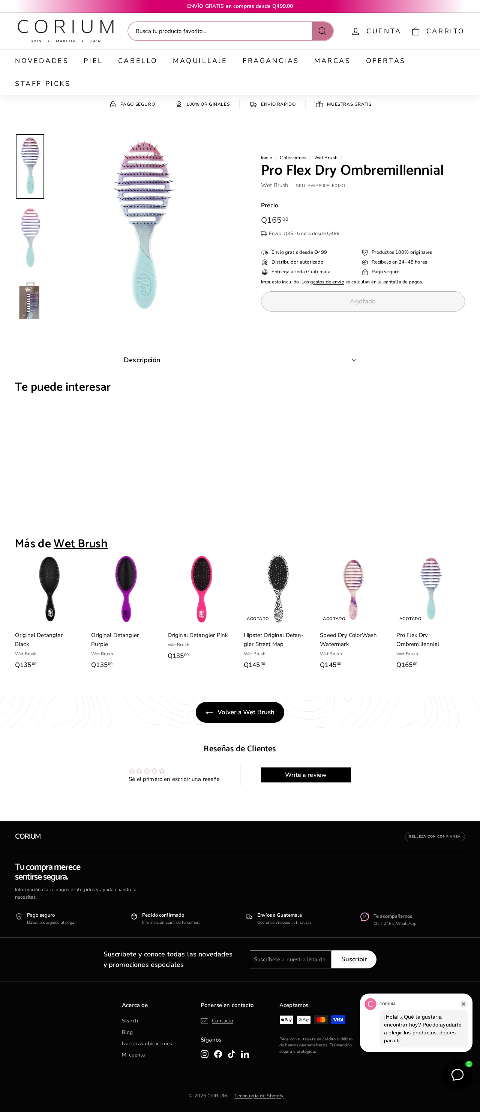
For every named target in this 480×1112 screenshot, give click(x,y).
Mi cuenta (133, 1054)
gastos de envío (327, 282)
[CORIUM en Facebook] (218, 1054)
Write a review (306, 775)
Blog (127, 1032)
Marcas (332, 60)
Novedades (42, 60)
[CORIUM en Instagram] (204, 1054)
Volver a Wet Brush (245, 712)
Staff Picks (43, 83)
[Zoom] (143, 226)
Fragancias (271, 60)
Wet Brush (326, 157)
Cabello (138, 60)
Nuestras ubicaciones (147, 1043)
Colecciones (293, 157)
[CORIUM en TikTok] (232, 1054)
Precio (269, 205)
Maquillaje (200, 60)
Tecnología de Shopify (259, 1096)
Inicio (266, 157)
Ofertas (386, 60)
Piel (93, 60)
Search (130, 1020)
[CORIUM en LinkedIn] (245, 1054)
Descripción (142, 359)
